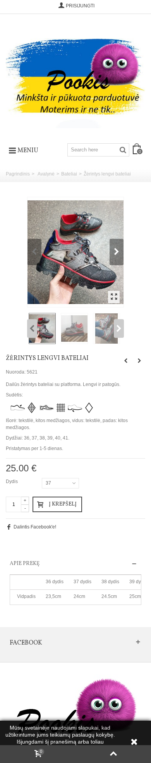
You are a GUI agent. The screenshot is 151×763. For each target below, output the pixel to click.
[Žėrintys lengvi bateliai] (75, 252)
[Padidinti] (114, 297)
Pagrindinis (18, 174)
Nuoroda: (16, 372)
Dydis (12, 481)
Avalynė (46, 174)
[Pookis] (75, 75)
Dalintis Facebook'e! (35, 527)
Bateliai (69, 174)
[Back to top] (113, 754)
